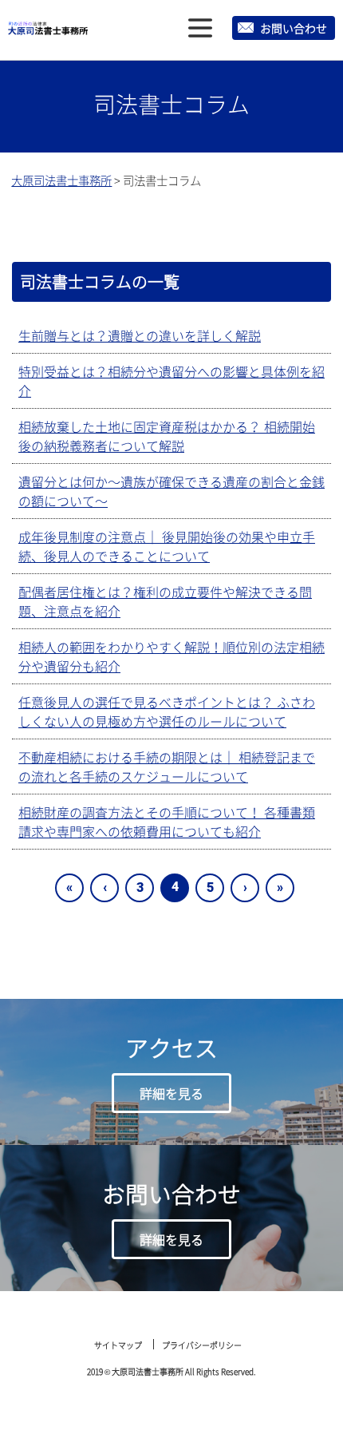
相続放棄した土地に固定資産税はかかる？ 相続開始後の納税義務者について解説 (166, 436)
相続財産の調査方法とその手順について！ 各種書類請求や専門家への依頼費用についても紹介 (166, 821)
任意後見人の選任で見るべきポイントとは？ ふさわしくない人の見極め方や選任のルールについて (166, 711)
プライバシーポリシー (202, 1345)
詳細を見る (171, 1093)
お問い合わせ (293, 28)
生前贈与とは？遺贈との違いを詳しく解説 (139, 335)
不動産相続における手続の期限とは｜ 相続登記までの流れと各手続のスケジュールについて (166, 766)
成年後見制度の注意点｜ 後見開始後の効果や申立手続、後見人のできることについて (166, 546)
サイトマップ (118, 1345)
